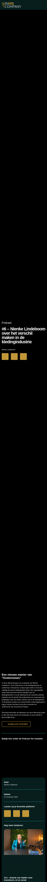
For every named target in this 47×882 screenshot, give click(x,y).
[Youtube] (5, 356)
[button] (23, 754)
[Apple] (14, 356)
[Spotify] (23, 356)
